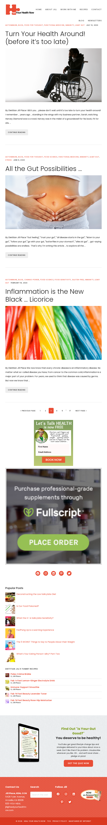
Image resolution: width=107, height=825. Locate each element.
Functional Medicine (69, 157)
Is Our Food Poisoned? (27, 606)
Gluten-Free (78, 280)
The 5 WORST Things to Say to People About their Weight (45, 641)
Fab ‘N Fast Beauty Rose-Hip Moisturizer (31, 700)
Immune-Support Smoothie (25, 687)
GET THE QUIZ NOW (78, 763)
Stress (8, 160)
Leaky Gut (94, 157)
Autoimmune (11, 157)
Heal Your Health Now (19, 9)
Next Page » (81, 410)
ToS (49, 821)
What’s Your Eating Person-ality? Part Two (38, 653)
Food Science (50, 157)
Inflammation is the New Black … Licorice (44, 295)
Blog (20, 157)
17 (71, 410)
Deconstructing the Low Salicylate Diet (36, 594)
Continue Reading (16, 132)
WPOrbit (87, 821)
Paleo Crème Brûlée (21, 674)
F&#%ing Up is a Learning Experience (35, 629)
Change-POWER (31, 280)
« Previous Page (27, 410)
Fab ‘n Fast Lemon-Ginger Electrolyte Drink (33, 680)
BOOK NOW (54, 459)
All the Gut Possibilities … (43, 168)
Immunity (84, 157)
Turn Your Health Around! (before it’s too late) (45, 37)
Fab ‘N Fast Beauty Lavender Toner (29, 693)
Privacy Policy (60, 821)
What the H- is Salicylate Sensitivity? (35, 618)
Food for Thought (33, 157)
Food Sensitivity (63, 280)
